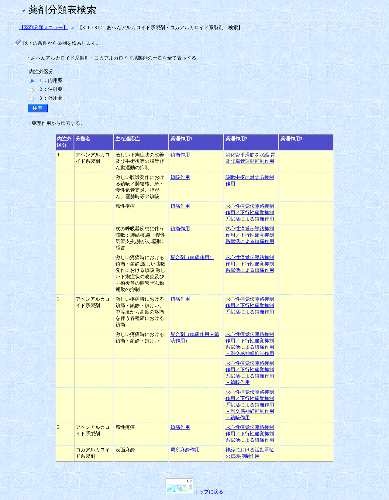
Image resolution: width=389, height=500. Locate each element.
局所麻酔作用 (185, 449)
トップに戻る (208, 491)
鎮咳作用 (180, 177)
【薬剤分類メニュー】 (43, 27)
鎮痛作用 (180, 154)
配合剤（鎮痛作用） (192, 257)
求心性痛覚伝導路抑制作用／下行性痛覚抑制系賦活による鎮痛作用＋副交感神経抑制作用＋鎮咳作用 (249, 404)
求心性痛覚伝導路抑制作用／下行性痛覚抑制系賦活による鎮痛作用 (249, 212)
